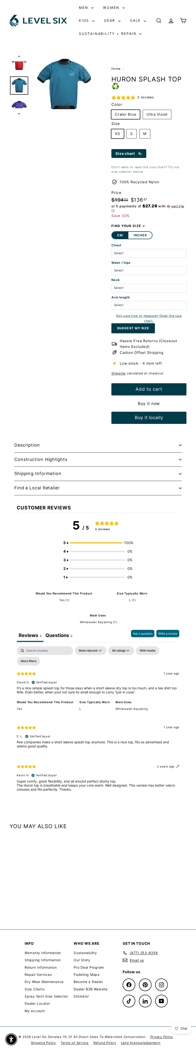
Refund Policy (104, 1043)
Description (27, 445)
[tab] (59, 636)
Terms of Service (75, 1043)
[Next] (19, 112)
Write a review (167, 633)
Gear (110, 20)
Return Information (41, 967)
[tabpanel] (98, 722)
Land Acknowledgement (141, 1043)
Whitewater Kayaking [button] (131, 709)
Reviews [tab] (30, 635)
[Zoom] (63, 84)
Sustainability (85, 953)
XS (117, 133)
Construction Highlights (40, 459)
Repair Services (38, 974)
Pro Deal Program (89, 967)
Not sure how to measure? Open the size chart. (148, 318)
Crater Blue (125, 114)
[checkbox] (147, 650)
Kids (85, 20)
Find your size (126, 226)
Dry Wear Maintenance (44, 982)
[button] (148, 208)
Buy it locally (149, 417)
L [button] (80, 709)
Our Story (82, 960)
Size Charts (34, 989)
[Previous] (19, 57)
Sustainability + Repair (108, 34)
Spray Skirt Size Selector (46, 996)
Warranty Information (43, 953)
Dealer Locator (37, 1003)
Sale (136, 20)
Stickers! (81, 996)
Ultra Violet (157, 114)
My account (35, 1011)
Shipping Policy (43, 1043)
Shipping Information (37, 473)
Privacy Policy (161, 1037)
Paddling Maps (86, 974)
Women (112, 7)
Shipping (118, 373)
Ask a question (142, 633)
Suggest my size (133, 328)
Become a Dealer (88, 982)
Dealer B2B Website (91, 989)
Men (84, 7)
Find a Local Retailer (37, 487)
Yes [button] (19, 709)
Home (116, 68)
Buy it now (149, 403)
